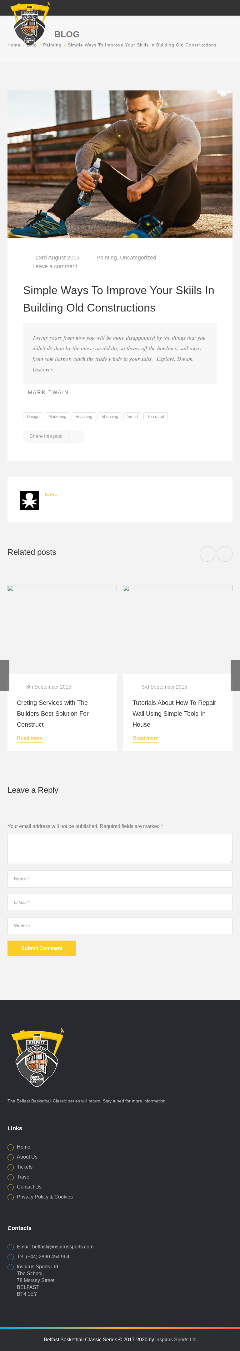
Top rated (155, 416)
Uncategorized (138, 257)
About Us (27, 1157)
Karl (51, 494)
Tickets (24, 1166)
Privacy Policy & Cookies (45, 1196)
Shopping (109, 416)
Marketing (57, 416)
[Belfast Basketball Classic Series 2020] (30, 23)
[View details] (62, 629)
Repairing (83, 416)
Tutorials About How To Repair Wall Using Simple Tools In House (174, 713)
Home (23, 1147)
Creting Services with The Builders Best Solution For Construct (53, 713)
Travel (24, 1176)
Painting (107, 257)
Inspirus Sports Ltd (176, 1339)
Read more (30, 738)
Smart (132, 416)
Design (33, 416)
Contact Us (29, 1186)
